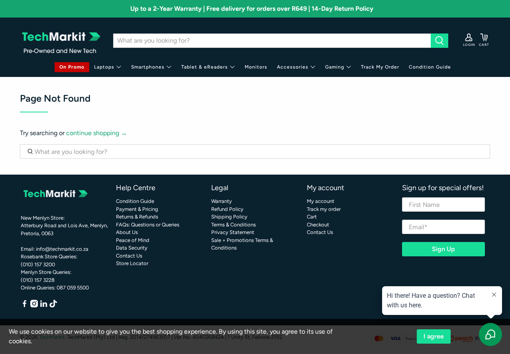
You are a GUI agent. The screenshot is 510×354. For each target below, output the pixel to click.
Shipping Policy (229, 217)
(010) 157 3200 (38, 264)
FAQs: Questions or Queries (147, 225)
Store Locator (132, 263)
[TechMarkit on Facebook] (24, 306)
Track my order (324, 209)
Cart (312, 217)
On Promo (71, 67)
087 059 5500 (73, 288)
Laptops (104, 67)
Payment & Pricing (137, 209)
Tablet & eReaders (204, 67)
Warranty (221, 201)
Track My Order (380, 67)
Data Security (131, 248)
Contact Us (129, 256)
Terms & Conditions (233, 225)
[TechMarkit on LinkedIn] (43, 306)
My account (320, 201)
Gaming (334, 67)
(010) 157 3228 (38, 280)
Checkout (318, 225)
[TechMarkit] (60, 40)
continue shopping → (96, 133)
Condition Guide (430, 67)
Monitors (256, 67)
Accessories (292, 67)
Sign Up (443, 249)
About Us (127, 232)
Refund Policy (227, 209)
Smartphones (148, 67)
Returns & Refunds (137, 217)
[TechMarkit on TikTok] (53, 306)
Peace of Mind (132, 240)
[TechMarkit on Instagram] (34, 306)
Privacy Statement (232, 232)
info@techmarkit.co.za (62, 249)
